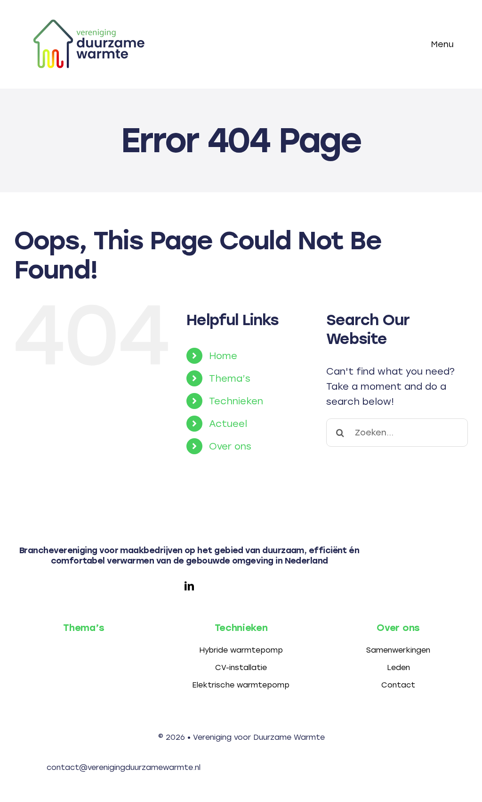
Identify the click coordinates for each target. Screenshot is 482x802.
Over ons (230, 446)
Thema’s (229, 378)
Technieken (236, 401)
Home (223, 355)
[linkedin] (189, 586)
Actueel (228, 423)
